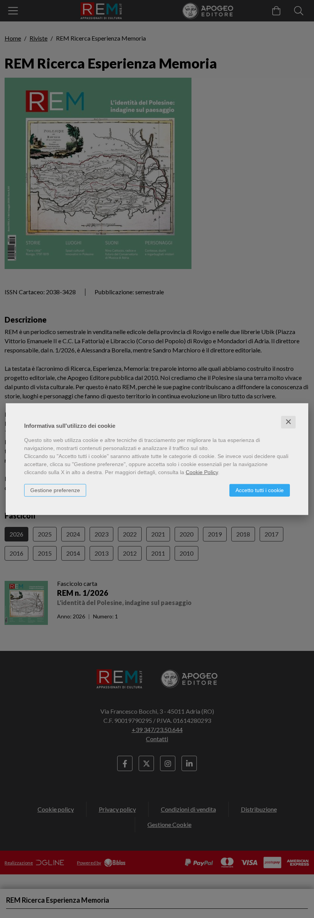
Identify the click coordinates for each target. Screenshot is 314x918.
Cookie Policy (202, 472)
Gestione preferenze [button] (55, 490)
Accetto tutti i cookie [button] (260, 490)
